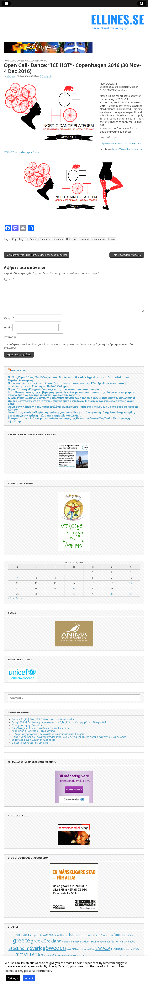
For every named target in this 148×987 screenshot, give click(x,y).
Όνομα (9, 318)
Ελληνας (125, 949)
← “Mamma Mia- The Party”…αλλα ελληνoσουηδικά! (36, 255)
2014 (26, 935)
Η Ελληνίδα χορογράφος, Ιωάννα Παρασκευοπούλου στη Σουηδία (48, 733)
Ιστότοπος (10, 337)
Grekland (52, 941)
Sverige (37, 948)
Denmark (58, 239)
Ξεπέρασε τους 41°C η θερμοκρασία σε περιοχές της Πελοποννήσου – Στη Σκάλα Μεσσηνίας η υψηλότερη (69, 420)
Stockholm (18, 948)
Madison (11, 76)
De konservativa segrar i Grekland (30, 742)
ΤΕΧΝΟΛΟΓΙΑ (69, 956)
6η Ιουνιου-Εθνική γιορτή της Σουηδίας (33, 739)
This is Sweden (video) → (127, 255)
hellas (65, 941)
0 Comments (46, 76)
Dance (32, 239)
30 (111, 593)
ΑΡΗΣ (80, 949)
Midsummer (103, 941)
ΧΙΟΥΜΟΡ (83, 956)
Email (8, 327)
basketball (59, 935)
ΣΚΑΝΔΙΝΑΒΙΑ (23, 61)
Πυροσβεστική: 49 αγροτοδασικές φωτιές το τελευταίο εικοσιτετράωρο (53, 389)
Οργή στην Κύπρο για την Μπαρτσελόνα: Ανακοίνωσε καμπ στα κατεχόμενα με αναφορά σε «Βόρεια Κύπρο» (73, 408)
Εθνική (116, 949)
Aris (42, 935)
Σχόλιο (9, 279)
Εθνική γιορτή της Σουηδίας (27, 725)
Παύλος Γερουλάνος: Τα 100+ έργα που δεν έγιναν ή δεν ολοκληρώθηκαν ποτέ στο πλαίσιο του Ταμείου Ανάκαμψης (69, 379)
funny (130, 935)
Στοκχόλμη (51, 955)
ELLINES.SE (117, 19)
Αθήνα (91, 949)
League (77, 941)
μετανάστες (104, 956)
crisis (70, 934)
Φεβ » (19, 598)
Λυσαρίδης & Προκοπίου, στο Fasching (33, 730)
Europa (104, 935)
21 (74, 588)
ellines (96, 935)
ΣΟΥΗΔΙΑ (34, 61)
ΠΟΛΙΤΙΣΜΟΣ (10, 61)
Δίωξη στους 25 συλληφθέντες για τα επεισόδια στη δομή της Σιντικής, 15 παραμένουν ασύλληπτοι (71, 397)
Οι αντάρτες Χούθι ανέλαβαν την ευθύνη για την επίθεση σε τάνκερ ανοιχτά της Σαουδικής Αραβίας (71, 412)
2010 (18, 935)
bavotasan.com (90, 981)
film (111, 935)
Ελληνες (135, 949)
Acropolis (34, 935)
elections (87, 935)
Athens (48, 935)
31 (130, 593)
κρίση (93, 956)
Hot (68, 239)
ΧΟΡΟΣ (43, 61)
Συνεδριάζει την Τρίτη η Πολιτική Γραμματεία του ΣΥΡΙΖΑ (44, 415)
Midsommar (89, 941)
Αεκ (86, 949)
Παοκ (12, 956)
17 (130, 583)
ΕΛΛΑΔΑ (102, 948)
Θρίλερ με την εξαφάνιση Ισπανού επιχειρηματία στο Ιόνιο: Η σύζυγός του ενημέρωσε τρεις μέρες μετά (71, 402)
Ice (75, 239)
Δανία (111, 239)
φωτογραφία (74, 960)
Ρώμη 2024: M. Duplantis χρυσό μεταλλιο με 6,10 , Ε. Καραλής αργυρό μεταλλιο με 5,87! (59, 722)
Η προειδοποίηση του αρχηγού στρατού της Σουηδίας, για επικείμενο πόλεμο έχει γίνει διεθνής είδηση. (69, 736)
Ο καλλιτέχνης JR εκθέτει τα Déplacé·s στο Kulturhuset (41, 728)
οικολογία (117, 956)
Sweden (56, 947)
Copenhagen (19, 239)
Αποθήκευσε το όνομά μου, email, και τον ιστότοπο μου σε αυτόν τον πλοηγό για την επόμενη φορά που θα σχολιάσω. (68, 346)
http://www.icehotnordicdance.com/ (120, 143)
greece (21, 940)
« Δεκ (11, 598)
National (116, 941)
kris (71, 941)
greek (37, 940)
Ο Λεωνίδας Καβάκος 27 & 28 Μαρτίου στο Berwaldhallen (43, 719)
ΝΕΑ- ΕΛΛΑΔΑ (18, 370)
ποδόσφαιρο (130, 956)
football (119, 934)
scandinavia (98, 239)
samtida (84, 239)
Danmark (45, 239)
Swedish (71, 949)
